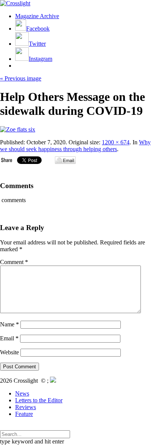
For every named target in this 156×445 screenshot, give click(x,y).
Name (9, 324)
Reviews (25, 407)
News (22, 393)
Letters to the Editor (38, 400)
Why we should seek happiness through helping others (75, 145)
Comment (14, 262)
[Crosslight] (15, 3)
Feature (24, 414)
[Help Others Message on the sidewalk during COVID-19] (17, 129)
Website (9, 352)
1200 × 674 (115, 142)
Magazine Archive (37, 16)
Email (9, 338)
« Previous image (20, 78)
